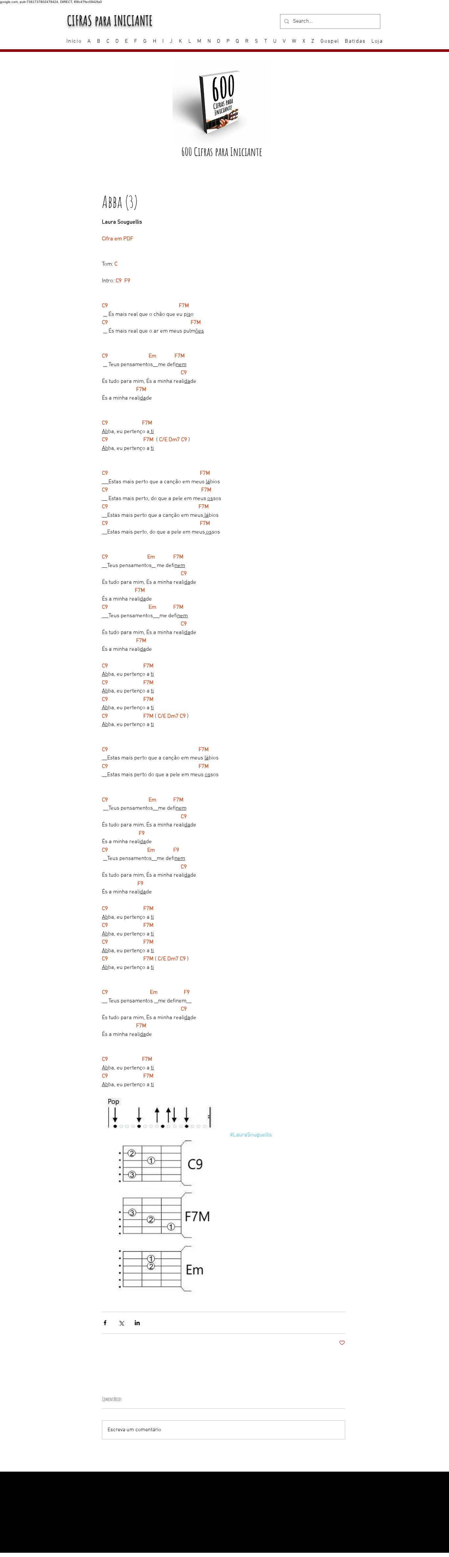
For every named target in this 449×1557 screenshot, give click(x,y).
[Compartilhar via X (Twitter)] (121, 1323)
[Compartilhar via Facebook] (105, 1323)
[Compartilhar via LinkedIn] (137, 1323)
